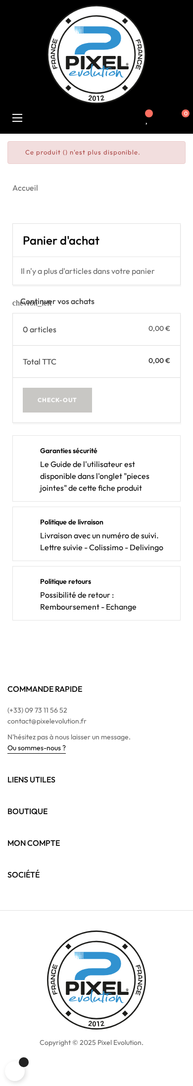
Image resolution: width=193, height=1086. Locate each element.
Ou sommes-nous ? (36, 747)
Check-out (57, 400)
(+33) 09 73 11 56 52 (37, 710)
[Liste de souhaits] (147, 118)
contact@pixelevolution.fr (47, 721)
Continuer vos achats (53, 301)
